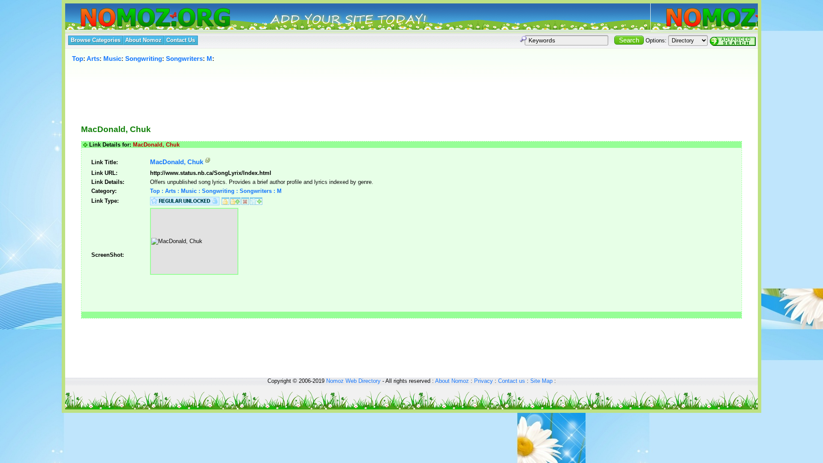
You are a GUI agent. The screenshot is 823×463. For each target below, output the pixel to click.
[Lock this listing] (225, 200)
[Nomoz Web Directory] (140, 18)
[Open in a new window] (208, 161)
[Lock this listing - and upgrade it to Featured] (235, 200)
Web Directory (363, 381)
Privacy (483, 381)
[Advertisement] (396, 88)
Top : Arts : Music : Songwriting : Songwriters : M (216, 191)
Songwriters (184, 58)
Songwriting (143, 58)
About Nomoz (452, 381)
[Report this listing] (245, 200)
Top (77, 58)
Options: (656, 40)
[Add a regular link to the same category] (256, 200)
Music (112, 58)
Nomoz (335, 381)
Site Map (541, 381)
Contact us (511, 381)
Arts (93, 58)
